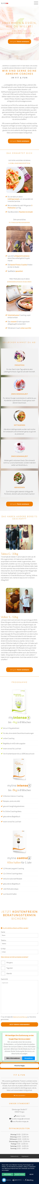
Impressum (24, 1156)
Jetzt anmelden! (20, 1095)
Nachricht (4, 979)
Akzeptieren (28, 1058)
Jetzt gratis (19, 41)
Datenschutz (15, 1156)
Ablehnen (7, 1174)
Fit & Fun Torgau (19, 1065)
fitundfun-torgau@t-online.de (20, 1119)
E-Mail (3, 949)
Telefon (3, 940)
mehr (31, 1174)
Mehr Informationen (13, 1058)
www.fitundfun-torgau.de (20, 1121)
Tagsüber (9, 968)
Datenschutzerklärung (20, 1017)
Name (3, 932)
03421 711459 (20, 1116)
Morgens (9, 962)
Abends (9, 973)
